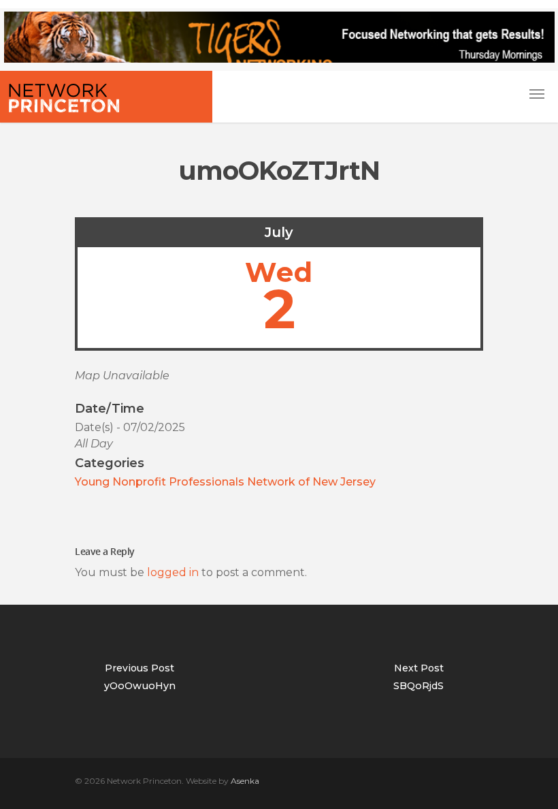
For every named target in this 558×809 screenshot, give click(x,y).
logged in (173, 572)
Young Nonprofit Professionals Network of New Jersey (225, 481)
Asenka (245, 781)
